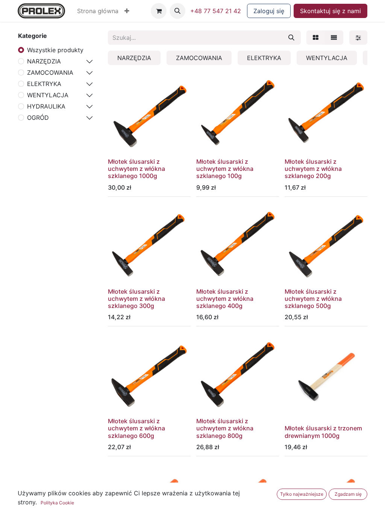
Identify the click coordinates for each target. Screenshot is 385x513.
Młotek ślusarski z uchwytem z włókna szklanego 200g (313, 169)
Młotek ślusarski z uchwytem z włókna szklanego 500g (313, 298)
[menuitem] (97, 10)
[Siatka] (315, 37)
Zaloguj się (268, 11)
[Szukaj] (291, 37)
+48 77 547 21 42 (215, 11)
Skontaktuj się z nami (330, 11)
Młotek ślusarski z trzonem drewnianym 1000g (323, 431)
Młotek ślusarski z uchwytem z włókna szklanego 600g (136, 428)
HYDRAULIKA (46, 106)
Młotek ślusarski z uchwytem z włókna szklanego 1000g (136, 169)
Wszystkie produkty (55, 50)
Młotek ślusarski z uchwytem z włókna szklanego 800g (224, 428)
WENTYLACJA (47, 95)
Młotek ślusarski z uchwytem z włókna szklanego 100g (224, 169)
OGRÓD (38, 117)
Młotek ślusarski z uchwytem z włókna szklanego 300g (136, 298)
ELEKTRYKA (44, 84)
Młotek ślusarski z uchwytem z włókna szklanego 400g (224, 298)
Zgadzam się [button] (348, 494)
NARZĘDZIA (44, 61)
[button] (126, 10)
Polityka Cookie (57, 502)
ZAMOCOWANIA (50, 72)
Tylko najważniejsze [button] (301, 494)
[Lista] (333, 37)
